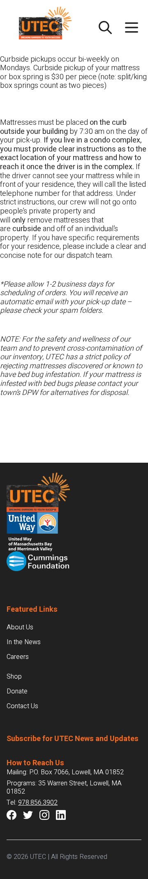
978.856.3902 (38, 803)
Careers (18, 657)
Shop (14, 677)
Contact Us (22, 706)
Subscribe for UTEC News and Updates (73, 738)
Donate (17, 691)
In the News (24, 642)
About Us (20, 627)
